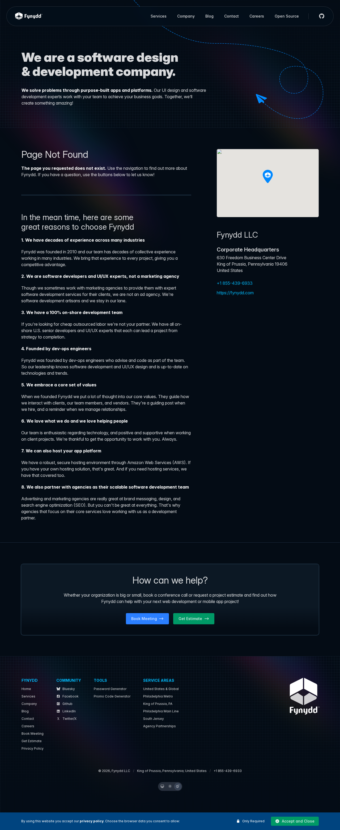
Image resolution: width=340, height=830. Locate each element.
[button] (295, 821)
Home (26, 689)
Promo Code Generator (112, 696)
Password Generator (110, 689)
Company (186, 16)
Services (159, 16)
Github (67, 704)
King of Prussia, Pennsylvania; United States (172, 771)
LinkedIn (69, 711)
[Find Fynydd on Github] (319, 16)
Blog (209, 16)
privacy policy (92, 821)
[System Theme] (162, 786)
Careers (256, 16)
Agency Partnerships (159, 726)
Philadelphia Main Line (161, 711)
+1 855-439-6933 (235, 283)
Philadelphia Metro (158, 696)
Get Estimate (32, 741)
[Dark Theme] (177, 786)
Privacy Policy (33, 748)
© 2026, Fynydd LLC (114, 771)
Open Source (287, 16)
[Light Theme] (170, 786)
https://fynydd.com (235, 292)
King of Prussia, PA (157, 704)
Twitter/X (69, 719)
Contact (231, 16)
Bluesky (68, 689)
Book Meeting (33, 734)
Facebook (70, 696)
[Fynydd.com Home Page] (28, 16)
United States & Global (161, 689)
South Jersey (153, 719)
